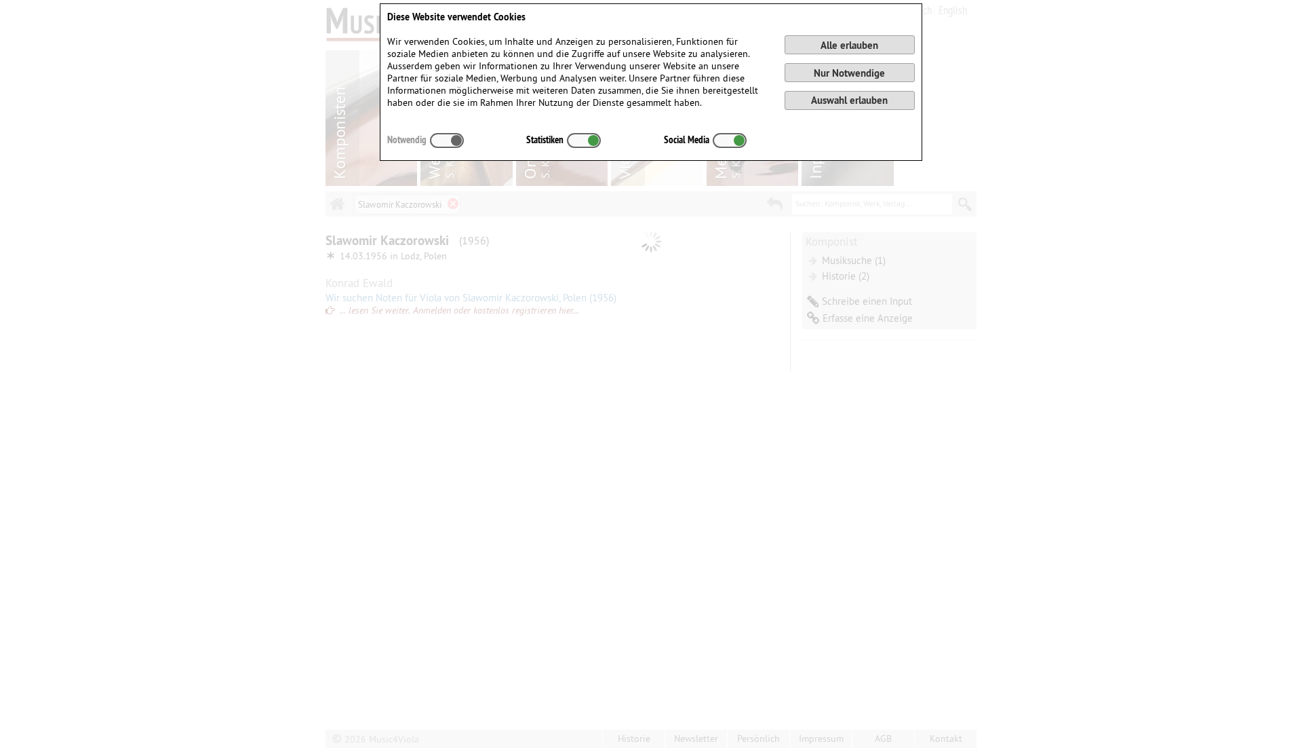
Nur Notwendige (849, 73)
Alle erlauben (849, 45)
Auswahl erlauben (849, 100)
